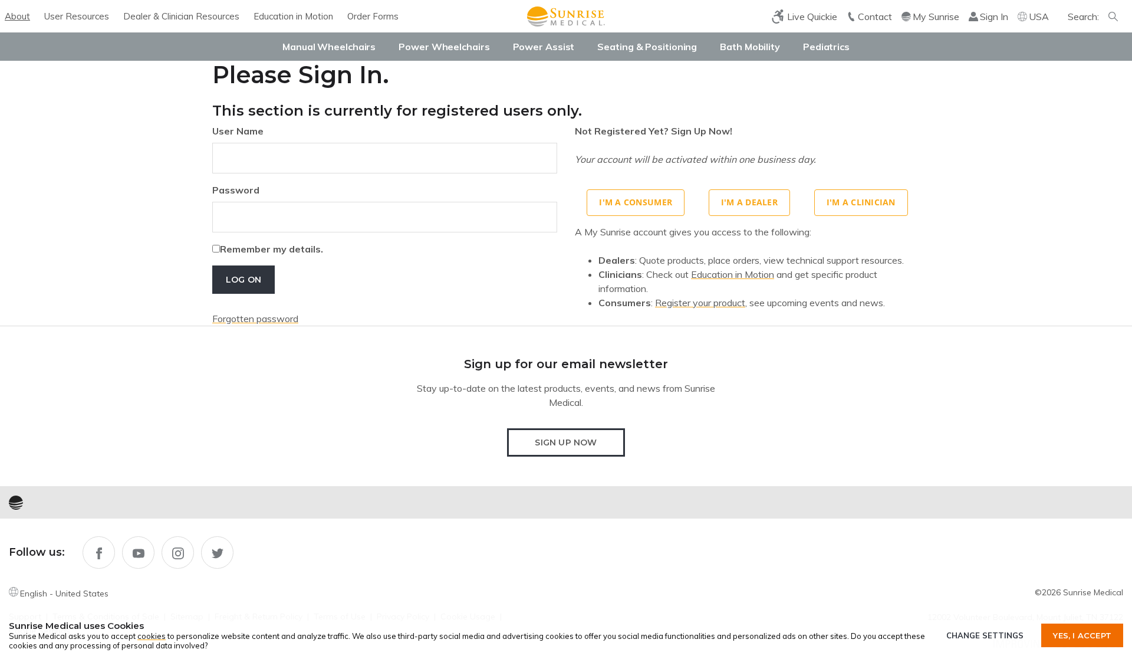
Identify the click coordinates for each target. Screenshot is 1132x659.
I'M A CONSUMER (635, 202)
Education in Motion (293, 16)
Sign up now (566, 442)
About (17, 16)
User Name (238, 131)
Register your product (700, 303)
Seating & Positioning (647, 47)
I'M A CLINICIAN (861, 202)
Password (235, 190)
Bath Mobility (750, 47)
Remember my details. (271, 249)
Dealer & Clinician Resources (181, 16)
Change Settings (985, 635)
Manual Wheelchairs (329, 47)
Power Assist (544, 47)
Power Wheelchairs (444, 47)
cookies (151, 636)
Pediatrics (826, 47)
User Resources (76, 16)
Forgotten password (255, 318)
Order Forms (373, 16)
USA (1039, 16)
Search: (1083, 16)
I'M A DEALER (749, 202)
